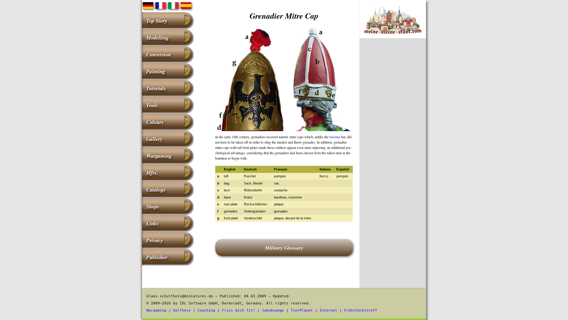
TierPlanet (302, 310)
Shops (152, 206)
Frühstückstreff (360, 310)
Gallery (154, 139)
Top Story (156, 20)
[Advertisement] (392, 115)
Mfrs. (152, 172)
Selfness (182, 310)
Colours (155, 122)
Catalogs (156, 189)
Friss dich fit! (238, 310)
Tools (152, 105)
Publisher (157, 257)
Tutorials (156, 88)
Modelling (157, 37)
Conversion (158, 54)
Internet (328, 310)
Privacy (154, 240)
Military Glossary (284, 247)
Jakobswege (273, 310)
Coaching (206, 310)
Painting (155, 71)
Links (152, 223)
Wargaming (159, 156)
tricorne (334, 136)
